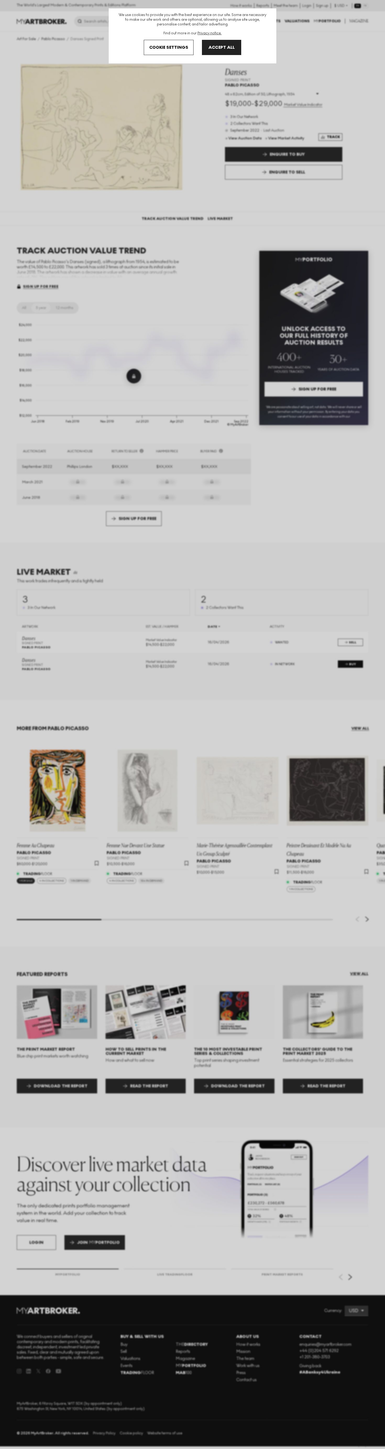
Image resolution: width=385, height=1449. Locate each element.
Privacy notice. (209, 33)
